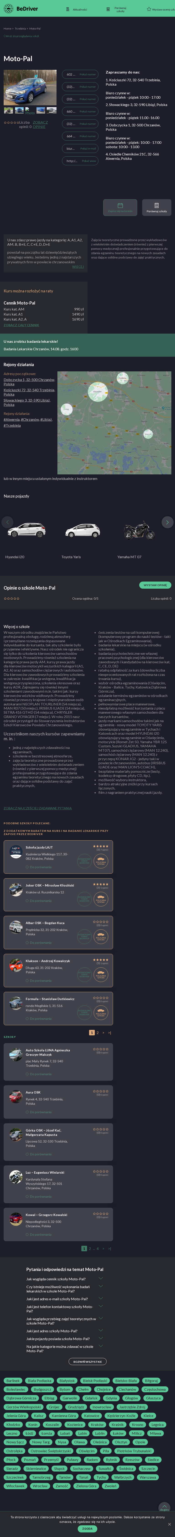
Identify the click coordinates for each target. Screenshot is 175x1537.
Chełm (83, 1389)
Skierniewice (36, 1468)
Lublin (100, 1433)
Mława (155, 1433)
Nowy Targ (41, 1442)
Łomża (46, 1433)
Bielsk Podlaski (95, 1381)
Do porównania (40, 867)
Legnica (158, 1425)
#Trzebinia (12, 425)
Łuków (118, 1433)
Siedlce (153, 1460)
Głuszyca (153, 1398)
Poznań (30, 1460)
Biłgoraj (151, 1381)
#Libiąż (46, 419)
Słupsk (59, 1468)
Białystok (67, 1381)
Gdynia (111, 1398)
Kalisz (39, 1416)
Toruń (83, 1477)
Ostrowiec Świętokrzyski (51, 1451)
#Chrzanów (30, 419)
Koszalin (52, 1425)
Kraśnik (118, 1425)
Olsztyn (121, 1442)
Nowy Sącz (15, 1442)
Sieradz (12, 1468)
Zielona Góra (86, 1486)
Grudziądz (76, 1407)
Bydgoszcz (42, 1389)
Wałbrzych (122, 1477)
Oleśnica (100, 1442)
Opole (140, 1442)
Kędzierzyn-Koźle (121, 1416)
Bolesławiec (16, 1389)
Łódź (29, 1433)
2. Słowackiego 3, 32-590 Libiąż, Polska (136, 104)
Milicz (137, 1433)
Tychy (101, 1477)
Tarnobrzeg (41, 1477)
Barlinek (13, 1381)
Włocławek (15, 1486)
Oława (79, 1442)
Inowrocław (102, 1407)
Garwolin (70, 1398)
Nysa (62, 1442)
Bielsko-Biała (126, 1381)
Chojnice (104, 1389)
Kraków (97, 1425)
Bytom (64, 1389)
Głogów (131, 1398)
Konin (32, 1425)
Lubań (65, 1433)
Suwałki (105, 1468)
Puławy (72, 1460)
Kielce (148, 1416)
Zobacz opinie (40, 124)
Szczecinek (15, 1477)
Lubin (82, 1433)
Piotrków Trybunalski (134, 1451)
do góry (164, 1509)
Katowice (91, 1416)
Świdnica (126, 1468)
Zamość (62, 1486)
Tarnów (65, 1477)
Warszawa (148, 1477)
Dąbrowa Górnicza (21, 1398)
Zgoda (87, 1528)
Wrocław (40, 1486)
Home (7, 28)
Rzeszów (132, 1460)
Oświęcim (87, 1451)
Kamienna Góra (64, 1416)
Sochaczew (81, 1468)
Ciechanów (127, 1389)
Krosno (137, 1425)
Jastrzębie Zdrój (132, 1407)
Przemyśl (51, 1460)
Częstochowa (155, 1389)
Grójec (54, 1407)
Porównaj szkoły (157, 211)
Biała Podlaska (39, 1381)
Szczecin (148, 1468)
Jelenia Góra (16, 1416)
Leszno (11, 1433)
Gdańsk (91, 1398)
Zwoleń (110, 1486)
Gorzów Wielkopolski (23, 1407)
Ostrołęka (14, 1451)
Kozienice (75, 1425)
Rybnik (111, 1460)
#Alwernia (12, 419)
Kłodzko (13, 1425)
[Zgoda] (169, 1524)
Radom (92, 1460)
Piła (106, 1451)
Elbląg (49, 1398)
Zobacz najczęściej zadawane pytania (38, 808)
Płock (11, 1460)
